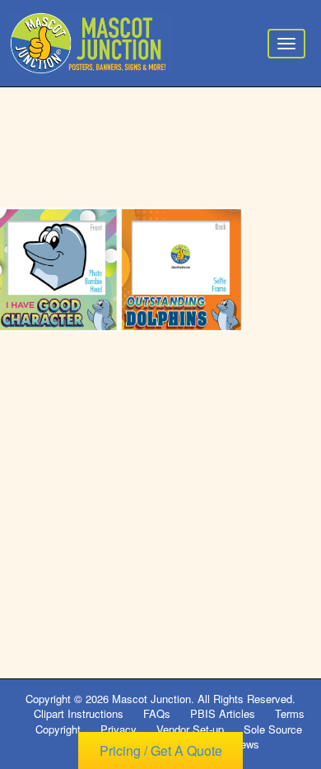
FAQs (156, 713)
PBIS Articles (222, 713)
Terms (290, 713)
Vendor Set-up (190, 729)
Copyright (58, 729)
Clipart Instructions (78, 713)
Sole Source (273, 729)
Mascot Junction (151, 698)
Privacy (118, 729)
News (246, 744)
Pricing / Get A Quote (161, 750)
